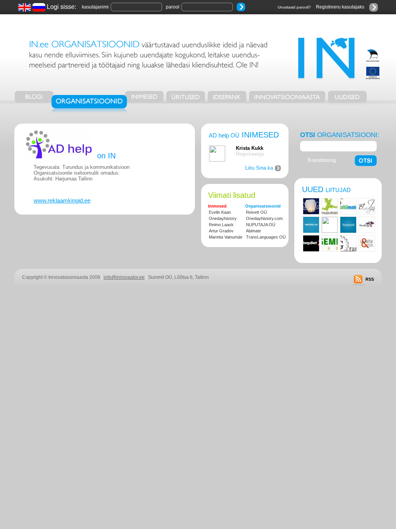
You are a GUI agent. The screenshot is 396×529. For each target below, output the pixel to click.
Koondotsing (322, 160)
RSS (369, 279)
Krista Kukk (249, 148)
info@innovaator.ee (124, 277)
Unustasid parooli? (294, 7)
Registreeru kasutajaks (340, 7)
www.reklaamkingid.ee (62, 200)
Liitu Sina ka (259, 168)
